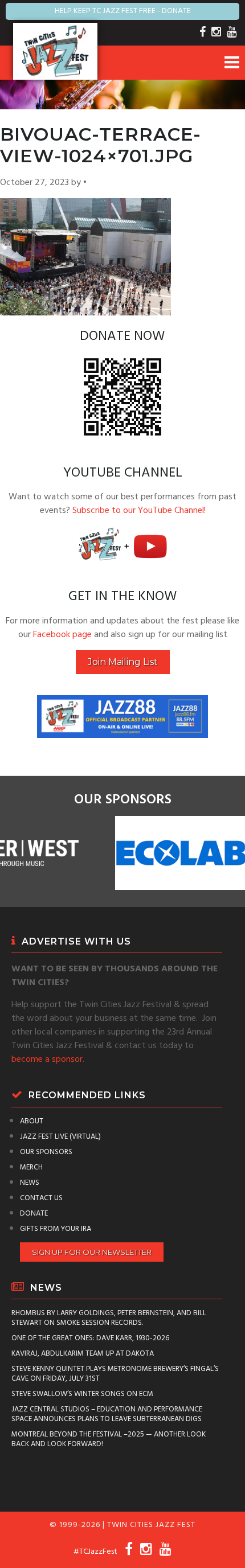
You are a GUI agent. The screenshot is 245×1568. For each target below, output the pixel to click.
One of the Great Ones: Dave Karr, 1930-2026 (90, 1338)
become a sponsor (47, 1059)
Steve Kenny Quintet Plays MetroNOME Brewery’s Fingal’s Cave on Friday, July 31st (115, 1374)
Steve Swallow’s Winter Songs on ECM (82, 1394)
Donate (34, 1214)
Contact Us (41, 1198)
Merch (31, 1167)
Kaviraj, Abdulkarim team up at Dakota (82, 1354)
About (31, 1121)
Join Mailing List (123, 661)
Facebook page (62, 634)
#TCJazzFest (95, 1551)
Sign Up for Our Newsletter (92, 1252)
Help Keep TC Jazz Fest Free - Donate (123, 11)
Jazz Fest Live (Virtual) (60, 1137)
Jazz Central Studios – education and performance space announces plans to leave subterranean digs (106, 1414)
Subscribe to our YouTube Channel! (139, 510)
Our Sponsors (46, 1152)
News (29, 1183)
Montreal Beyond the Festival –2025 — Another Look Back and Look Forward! (108, 1439)
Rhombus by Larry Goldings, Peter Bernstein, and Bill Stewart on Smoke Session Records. (108, 1318)
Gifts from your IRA (55, 1229)
